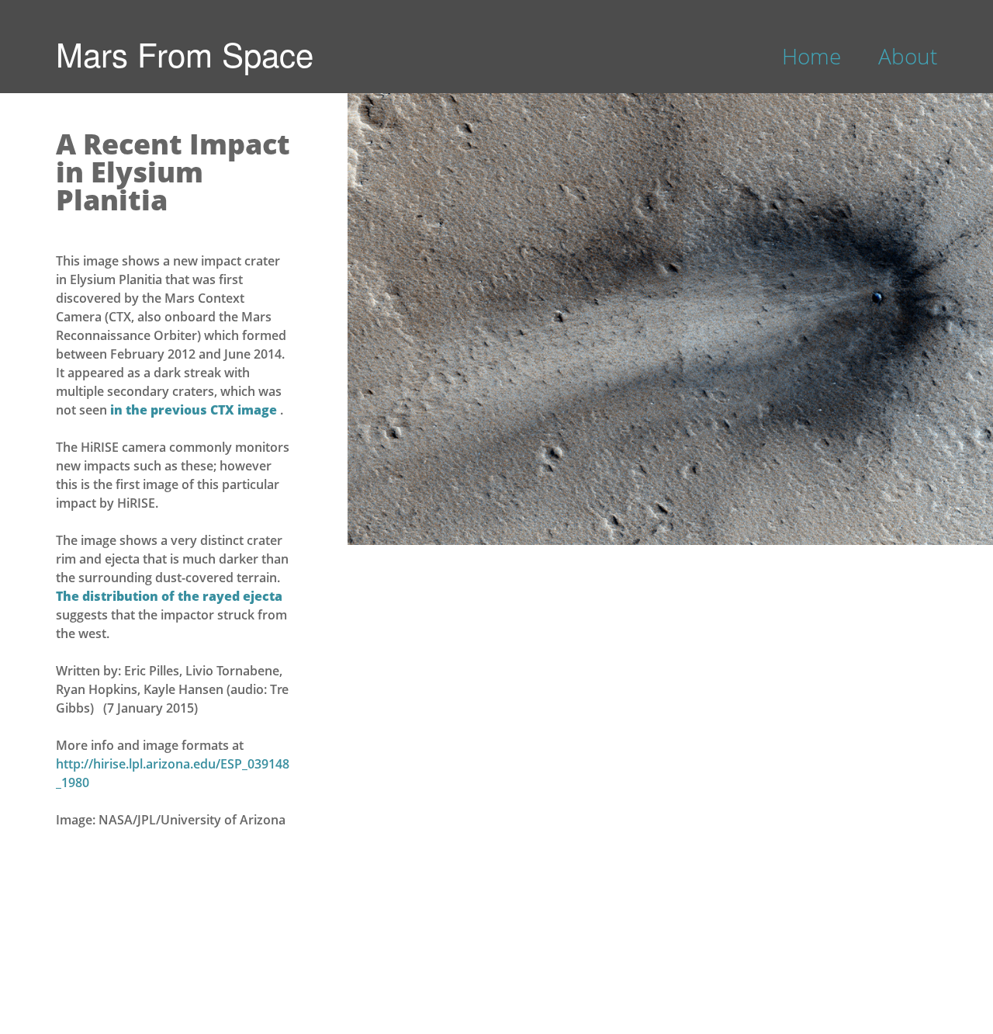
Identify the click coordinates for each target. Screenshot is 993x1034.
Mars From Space (184, 53)
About (907, 56)
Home (811, 56)
